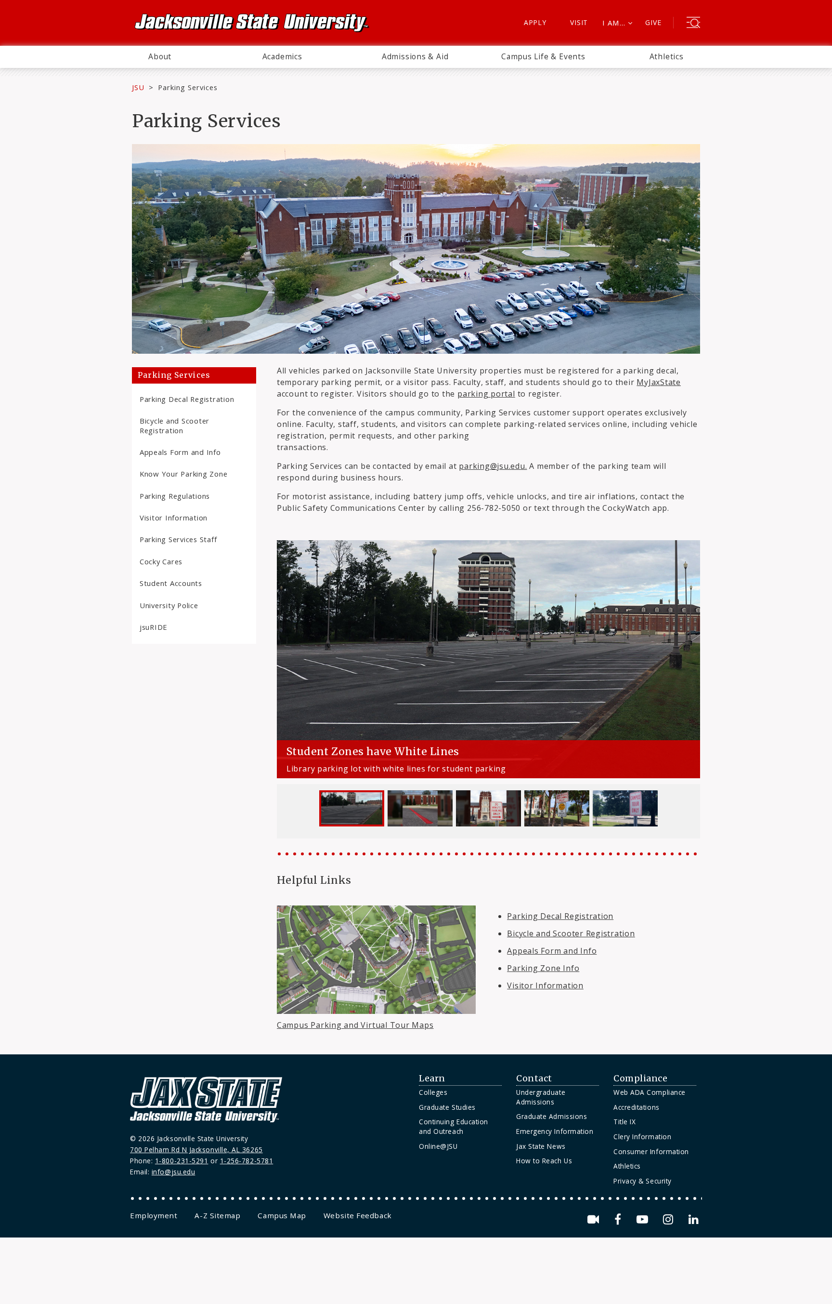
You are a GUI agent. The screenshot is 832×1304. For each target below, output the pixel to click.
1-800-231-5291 (181, 1160)
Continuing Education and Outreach (453, 1126)
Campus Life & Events (543, 56)
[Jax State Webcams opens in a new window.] (595, 1219)
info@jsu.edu (173, 1171)
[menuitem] (160, 57)
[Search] (693, 23)
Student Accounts (171, 583)
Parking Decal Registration (187, 399)
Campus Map (282, 1215)
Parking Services (174, 375)
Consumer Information (651, 1151)
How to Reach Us (544, 1160)
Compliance (640, 1078)
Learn (432, 1078)
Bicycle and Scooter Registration (174, 425)
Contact (534, 1078)
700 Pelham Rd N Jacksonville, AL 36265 (196, 1149)
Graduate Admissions (551, 1116)
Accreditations (636, 1107)
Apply (535, 22)
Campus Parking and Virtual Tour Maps (355, 1025)
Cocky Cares (161, 561)
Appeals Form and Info (180, 452)
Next (690, 636)
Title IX (624, 1121)
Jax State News (541, 1146)
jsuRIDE (154, 627)
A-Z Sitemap (217, 1215)
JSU (138, 87)
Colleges (433, 1092)
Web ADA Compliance (649, 1092)
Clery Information (642, 1136)
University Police (169, 605)
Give (653, 22)
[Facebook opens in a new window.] (619, 1219)
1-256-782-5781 (246, 1160)
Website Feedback (358, 1215)
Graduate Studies (447, 1107)
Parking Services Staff (178, 539)
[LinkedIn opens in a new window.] (693, 1219)
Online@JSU (438, 1146)
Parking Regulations (175, 496)
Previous (287, 636)
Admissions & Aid (415, 56)
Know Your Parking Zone (183, 474)
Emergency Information (554, 1131)
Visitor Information (174, 517)
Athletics (667, 56)
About (159, 56)
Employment (153, 1215)
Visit (579, 22)
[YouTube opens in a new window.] (644, 1219)
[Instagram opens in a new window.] (669, 1219)
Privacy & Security (642, 1180)
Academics (282, 56)
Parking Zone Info (543, 968)
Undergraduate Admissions (540, 1097)
